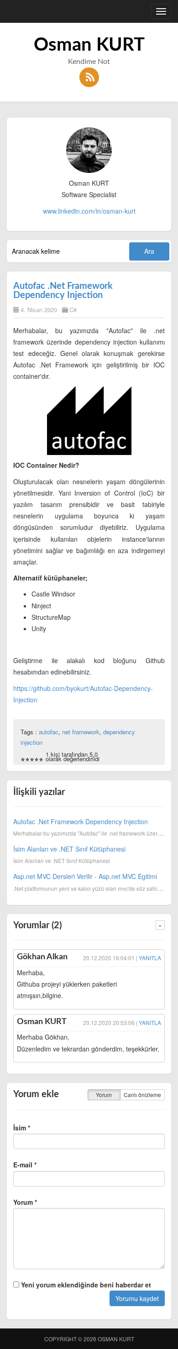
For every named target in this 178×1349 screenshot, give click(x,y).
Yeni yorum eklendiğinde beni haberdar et (85, 1284)
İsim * (21, 1127)
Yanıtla (150, 958)
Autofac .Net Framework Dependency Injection (63, 291)
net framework (80, 731)
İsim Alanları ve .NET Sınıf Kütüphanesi (69, 848)
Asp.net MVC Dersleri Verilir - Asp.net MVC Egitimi (85, 876)
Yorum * (25, 1202)
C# (73, 309)
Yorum (104, 1094)
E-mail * (25, 1164)
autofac (48, 731)
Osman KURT (89, 45)
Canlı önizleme (142, 1094)
